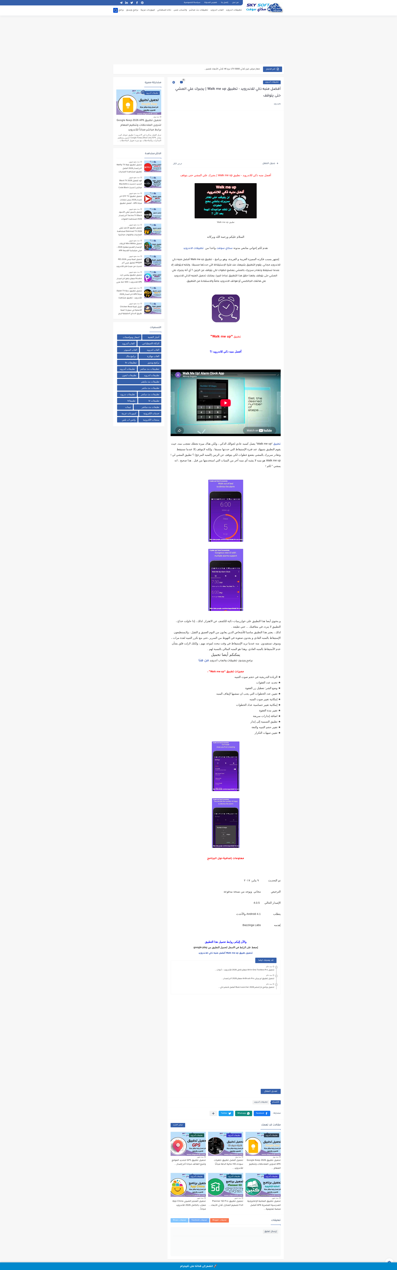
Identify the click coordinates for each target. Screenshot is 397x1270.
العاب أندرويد (128, 343)
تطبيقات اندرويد (234, 10)
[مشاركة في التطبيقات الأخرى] (213, 1113)
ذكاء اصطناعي (164, 10)
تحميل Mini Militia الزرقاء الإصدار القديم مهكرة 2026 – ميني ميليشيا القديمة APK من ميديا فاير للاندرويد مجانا (129, 248)
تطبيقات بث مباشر (198, 10)
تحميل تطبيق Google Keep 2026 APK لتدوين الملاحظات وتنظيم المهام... (264, 1164)
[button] (262, 1113)
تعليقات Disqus (179, 1220)
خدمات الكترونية (151, 413)
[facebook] (137, 3)
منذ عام (269, 966)
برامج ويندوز (132, 10)
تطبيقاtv (131, 400)
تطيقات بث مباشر (150, 407)
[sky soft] (264, 7)
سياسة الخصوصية (192, 3)
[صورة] (152, 166)
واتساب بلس (180, 10)
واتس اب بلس (129, 419)
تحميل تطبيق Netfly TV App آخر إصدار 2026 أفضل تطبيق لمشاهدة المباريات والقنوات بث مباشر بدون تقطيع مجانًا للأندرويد (129, 169)
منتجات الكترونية (151, 419)
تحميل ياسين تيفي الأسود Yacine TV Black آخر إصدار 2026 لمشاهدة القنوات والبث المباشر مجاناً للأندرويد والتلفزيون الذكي (129, 216)
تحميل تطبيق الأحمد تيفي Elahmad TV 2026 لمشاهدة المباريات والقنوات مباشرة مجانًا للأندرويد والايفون (129, 232)
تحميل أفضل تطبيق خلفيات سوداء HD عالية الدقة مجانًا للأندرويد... (228, 1164)
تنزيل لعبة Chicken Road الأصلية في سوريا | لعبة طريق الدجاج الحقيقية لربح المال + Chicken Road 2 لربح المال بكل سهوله (129, 311)
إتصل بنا (224, 3)
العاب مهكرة (153, 356)
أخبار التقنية (153, 337)
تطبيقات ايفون (129, 375)
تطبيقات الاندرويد (193, 248)
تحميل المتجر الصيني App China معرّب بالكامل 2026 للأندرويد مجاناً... (189, 1205)
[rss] (116, 3)
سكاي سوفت (224, 248)
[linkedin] (126, 3)
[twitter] (132, 3)
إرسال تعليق (270, 1231)
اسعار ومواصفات (131, 337)
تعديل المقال (270, 1091)
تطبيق (277, 444)
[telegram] (121, 3)
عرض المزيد (178, 1125)
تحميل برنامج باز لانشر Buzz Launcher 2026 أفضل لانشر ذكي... (246, 987)
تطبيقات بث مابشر (150, 381)
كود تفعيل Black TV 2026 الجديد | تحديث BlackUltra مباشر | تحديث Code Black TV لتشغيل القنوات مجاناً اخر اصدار (130, 185)
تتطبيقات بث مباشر (149, 369)
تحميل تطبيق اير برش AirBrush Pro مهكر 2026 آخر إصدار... (248, 979)
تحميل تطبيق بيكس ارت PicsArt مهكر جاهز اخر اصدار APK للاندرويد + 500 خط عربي (129, 278)
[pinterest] (142, 3)
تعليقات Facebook (199, 1220)
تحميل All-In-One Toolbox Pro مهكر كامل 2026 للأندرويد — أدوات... (244, 970)
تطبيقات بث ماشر (150, 388)
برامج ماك (119, 10)
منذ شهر (200, 1157)
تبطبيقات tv (131, 362)
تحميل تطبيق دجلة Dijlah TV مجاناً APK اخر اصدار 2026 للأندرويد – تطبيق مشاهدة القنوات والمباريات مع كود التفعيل (129, 295)
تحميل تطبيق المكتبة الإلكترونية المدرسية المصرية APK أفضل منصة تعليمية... (264, 1205)
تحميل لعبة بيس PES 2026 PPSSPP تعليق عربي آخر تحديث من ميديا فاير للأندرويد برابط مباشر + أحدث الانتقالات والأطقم (129, 264)
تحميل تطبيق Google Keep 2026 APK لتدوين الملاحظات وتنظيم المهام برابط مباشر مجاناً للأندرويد (139, 125)
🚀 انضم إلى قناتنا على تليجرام (198, 1266)
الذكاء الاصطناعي (150, 343)
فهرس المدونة (210, 3)
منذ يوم (275, 1157)
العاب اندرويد (217, 10)
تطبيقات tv (154, 400)
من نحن (235, 3)
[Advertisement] (198, 40)
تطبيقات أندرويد (272, 82)
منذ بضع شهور (134, 162)
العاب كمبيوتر (130, 349)
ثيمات (128, 407)
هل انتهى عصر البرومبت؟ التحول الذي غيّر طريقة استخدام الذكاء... (227, 69)
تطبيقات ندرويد (127, 394)
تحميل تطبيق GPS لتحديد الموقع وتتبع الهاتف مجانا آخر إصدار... (189, 1162)
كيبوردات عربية (148, 10)
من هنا (203, 661)
